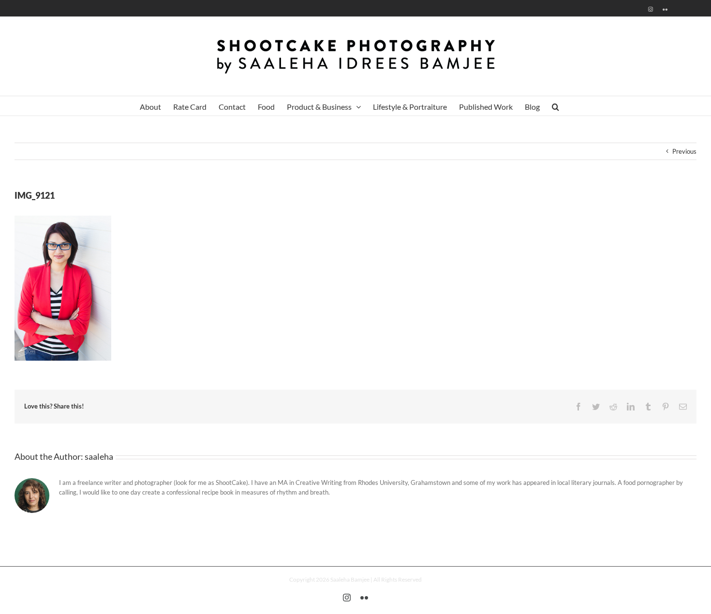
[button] (555, 106)
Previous (684, 151)
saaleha (99, 456)
